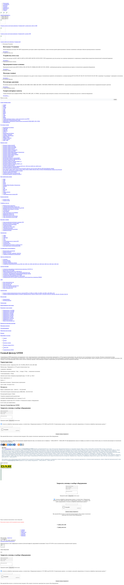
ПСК (4, 190)
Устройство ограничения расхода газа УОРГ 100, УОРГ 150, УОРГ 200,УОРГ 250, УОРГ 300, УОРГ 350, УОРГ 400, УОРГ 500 (30, 264)
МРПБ (4, 117)
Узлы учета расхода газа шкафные (10, 212)
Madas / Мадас (6, 136)
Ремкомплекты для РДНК (8, 310)
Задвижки (5, 259)
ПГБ (4, 116)
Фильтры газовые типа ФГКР (9, 147)
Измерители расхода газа (8, 214)
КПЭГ (4, 183)
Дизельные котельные (8, 228)
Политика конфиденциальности (8, 541)
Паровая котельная (7, 230)
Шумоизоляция (3, 296)
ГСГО (4, 108)
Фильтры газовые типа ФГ (9, 145)
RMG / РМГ (5, 140)
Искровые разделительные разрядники (8, 323)
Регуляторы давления (5, 124)
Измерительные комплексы (9, 205)
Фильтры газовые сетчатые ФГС (10, 149)
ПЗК (4, 188)
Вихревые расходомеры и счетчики (11, 209)
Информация (6, 7)
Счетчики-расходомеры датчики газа (11, 206)
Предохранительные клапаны (6, 176)
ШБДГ (4, 113)
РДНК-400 (5, 128)
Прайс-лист (23, 532)
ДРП (4, 109)
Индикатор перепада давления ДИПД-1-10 (12, 163)
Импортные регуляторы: (8, 133)
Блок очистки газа (7, 284)
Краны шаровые (6, 260)
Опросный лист (6, 122)
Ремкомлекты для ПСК (8, 316)
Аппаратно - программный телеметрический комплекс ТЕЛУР (17, 273)
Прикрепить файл (4, 420)
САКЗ (4, 236)
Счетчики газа (6, 210)
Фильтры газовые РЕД (8, 156)
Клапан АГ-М (6, 199)
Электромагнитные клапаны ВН (10, 194)
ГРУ (4, 114)
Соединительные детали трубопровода (8, 248)
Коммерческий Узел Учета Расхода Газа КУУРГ (13, 207)
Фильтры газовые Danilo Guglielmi (10, 154)
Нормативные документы (5, 335)
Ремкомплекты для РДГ (8, 317)
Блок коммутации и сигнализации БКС (11, 245)
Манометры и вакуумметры (6, 330)
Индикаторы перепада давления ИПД (11, 158)
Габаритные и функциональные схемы (11, 120)
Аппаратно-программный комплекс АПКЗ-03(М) (14, 276)
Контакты (5, 5)
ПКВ (4, 180)
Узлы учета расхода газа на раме (10, 217)
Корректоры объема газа (8, 213)
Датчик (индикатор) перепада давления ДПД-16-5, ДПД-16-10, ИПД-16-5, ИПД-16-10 (22, 166)
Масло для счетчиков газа (8, 320)
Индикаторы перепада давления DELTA (12, 159)
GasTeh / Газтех (6, 139)
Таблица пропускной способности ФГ (11, 173)
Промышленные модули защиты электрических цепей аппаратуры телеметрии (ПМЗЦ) (22, 277)
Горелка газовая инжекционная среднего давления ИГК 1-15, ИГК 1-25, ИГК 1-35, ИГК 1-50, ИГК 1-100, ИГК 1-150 (29, 293)
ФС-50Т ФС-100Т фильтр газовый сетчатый (13, 170)
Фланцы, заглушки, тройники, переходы (12, 253)
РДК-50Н (5, 129)
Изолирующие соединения (9, 250)
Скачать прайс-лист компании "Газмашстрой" (11, 41)
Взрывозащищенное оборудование (7, 305)
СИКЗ (4, 235)
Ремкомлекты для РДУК (8, 312)
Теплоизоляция (3, 302)
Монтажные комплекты (5, 325)
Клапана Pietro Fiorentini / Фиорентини (11, 185)
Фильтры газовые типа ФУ (9, 165)
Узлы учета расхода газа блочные (10, 216)
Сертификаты (6, 4)
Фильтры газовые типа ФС (9, 148)
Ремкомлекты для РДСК (8, 318)
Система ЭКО (6, 242)
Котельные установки (5, 219)
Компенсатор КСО (7, 252)
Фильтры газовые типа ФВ (9, 160)
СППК (4, 193)
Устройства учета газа (5, 203)
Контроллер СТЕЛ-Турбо (8, 270)
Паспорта (2, 333)
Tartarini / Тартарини (7, 134)
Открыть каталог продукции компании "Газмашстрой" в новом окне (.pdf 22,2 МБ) (19, 25)
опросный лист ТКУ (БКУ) (9, 226)
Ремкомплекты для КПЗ (8, 315)
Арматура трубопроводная (6, 256)
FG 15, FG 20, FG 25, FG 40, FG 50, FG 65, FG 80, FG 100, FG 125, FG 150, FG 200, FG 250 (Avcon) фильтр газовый (28, 168)
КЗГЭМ (5, 186)
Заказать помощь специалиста (62, 434)
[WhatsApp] (4, 14)
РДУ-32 (4, 132)
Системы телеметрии (4, 266)
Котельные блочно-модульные (9, 224)
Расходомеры (6, 211)
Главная (5, 10)
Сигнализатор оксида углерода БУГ (11, 241)
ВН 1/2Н (5, 189)
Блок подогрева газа (7, 283)
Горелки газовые (4, 290)
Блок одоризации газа (8, 288)
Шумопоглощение (7, 300)
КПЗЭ (4, 182)
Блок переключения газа (8, 282)
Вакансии (5, 9)
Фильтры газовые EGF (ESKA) (10, 171)
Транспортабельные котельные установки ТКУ (13, 222)
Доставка (5, 6)
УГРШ (4, 107)
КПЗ (4, 181)
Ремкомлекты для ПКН (8, 313)
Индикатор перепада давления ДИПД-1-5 (12, 161)
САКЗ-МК (5, 237)
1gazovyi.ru (9, 537)
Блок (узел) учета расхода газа (9, 286)
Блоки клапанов (6, 192)
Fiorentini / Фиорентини (8, 135)
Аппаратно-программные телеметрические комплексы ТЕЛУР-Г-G (18, 269)
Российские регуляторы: (8, 127)
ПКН (4, 179)
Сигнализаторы (3, 232)
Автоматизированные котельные (10, 229)
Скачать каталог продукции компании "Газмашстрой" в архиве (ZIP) (16, 33)
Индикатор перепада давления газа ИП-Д (12, 174)
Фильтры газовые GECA (8, 155)
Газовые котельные (7, 225)
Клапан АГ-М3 (6, 200)
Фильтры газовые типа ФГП (9, 146)
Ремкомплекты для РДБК (8, 311)
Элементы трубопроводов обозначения (11, 254)
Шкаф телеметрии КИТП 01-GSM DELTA (12, 271)
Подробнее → (6, 51)
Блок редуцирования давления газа (11, 285)
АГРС (2, 279)
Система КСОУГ (7, 243)
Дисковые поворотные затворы (10, 262)
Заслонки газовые (7, 261)
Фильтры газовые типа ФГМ (9, 162)
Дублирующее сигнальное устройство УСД (12, 244)
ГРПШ (4, 105)
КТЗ (4, 187)
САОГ (4, 240)
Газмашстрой (8, 448)
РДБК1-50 (5, 131)
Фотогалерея (6, 3)
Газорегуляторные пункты (6, 102)
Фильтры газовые (4, 142)
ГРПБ (4, 115)
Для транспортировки (5, 328)
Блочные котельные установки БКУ (11, 223)
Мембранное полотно (8, 319)
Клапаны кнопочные (4, 196)
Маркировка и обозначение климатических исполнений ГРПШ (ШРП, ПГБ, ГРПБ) (21, 121)
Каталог (23, 531)
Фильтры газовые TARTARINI (10, 153)
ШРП (4, 106)
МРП (4, 110)
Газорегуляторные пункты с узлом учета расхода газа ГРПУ (16, 118)
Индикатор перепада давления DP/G (11, 167)
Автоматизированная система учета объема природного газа (16, 272)
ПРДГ (4, 112)
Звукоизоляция (6, 299)
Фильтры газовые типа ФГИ (9, 151)
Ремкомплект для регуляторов (6, 307)
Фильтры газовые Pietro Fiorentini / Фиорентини (13, 152)
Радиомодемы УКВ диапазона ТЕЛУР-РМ (12, 274)
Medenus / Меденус (7, 137)
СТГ (4, 238)
